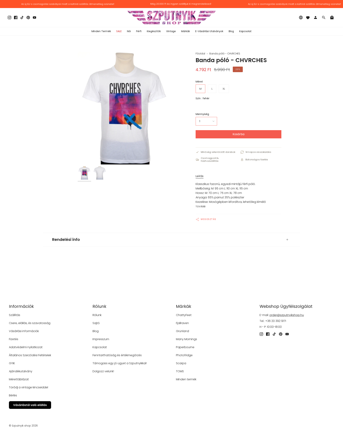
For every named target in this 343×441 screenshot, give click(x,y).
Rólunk (97, 315)
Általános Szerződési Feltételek (30, 355)
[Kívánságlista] (307, 17)
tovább (201, 207)
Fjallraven (182, 323)
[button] (128, 31)
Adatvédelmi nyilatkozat (26, 347)
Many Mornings (186, 339)
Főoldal (200, 53)
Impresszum (101, 339)
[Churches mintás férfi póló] (84, 173)
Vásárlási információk (24, 331)
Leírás (199, 176)
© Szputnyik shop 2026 (23, 425)
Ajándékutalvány (20, 371)
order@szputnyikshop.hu (286, 315)
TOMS (180, 371)
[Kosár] (332, 17)
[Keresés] (324, 17)
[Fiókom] (315, 17)
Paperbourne (185, 347)
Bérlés (13, 395)
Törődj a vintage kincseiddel (28, 387)
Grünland (182, 331)
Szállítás (14, 315)
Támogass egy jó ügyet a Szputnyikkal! (120, 363)
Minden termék (186, 379)
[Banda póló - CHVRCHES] (99, 173)
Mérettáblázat (19, 379)
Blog (96, 331)
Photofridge (184, 355)
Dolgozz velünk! (103, 371)
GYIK (12, 363)
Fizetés (13, 339)
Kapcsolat (100, 347)
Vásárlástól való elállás (30, 405)
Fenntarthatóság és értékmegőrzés (117, 355)
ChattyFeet (184, 315)
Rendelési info (66, 239)
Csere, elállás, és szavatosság (29, 323)
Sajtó (96, 323)
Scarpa (181, 363)
